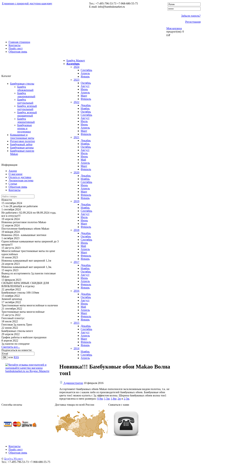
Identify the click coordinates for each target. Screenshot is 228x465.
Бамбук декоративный (26, 120)
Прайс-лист (16, 48)
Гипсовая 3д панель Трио (16, 324)
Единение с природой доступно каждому (27, 3)
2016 (76, 290)
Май (83, 159)
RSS (16, 357)
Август (85, 86)
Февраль (86, 98)
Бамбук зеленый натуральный (27, 107)
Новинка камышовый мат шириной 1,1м (26, 260)
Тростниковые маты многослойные (23, 311)
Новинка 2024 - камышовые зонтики (23, 234)
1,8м (113, 398)
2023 (76, 79)
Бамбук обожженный (25, 88)
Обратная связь (18, 51)
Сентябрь (86, 70)
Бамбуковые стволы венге (17, 330)
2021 (76, 137)
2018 (76, 230)
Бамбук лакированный (26, 95)
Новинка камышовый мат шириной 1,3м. (26, 266)
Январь (85, 76)
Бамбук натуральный (25, 101)
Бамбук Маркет (75, 60)
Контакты (14, 45)
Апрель (85, 73)
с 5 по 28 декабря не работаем (19, 206)
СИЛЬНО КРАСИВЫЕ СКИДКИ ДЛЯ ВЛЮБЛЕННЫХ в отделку (25, 284)
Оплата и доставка (20, 177)
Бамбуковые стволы (22, 83)
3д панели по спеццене (15, 343)
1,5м (106, 398)
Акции (13, 170)
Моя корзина (174, 28)
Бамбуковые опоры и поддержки (24, 128)
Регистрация (193, 21)
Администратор (73, 383)
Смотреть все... (10, 346)
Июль (84, 121)
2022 (76, 102)
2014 (76, 348)
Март (84, 95)
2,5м (126, 398)
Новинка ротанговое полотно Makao (23, 222)
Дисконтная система (21, 180)
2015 (76, 322)
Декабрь (86, 105)
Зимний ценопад (11, 298)
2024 (76, 66)
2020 (76, 172)
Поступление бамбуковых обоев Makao (25, 228)
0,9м (100, 398)
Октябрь (86, 82)
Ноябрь (85, 108)
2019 (76, 201)
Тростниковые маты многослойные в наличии (29, 305)
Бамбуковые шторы (22, 147)
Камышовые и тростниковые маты (22, 136)
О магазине (15, 174)
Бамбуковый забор (21, 144)
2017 (76, 262)
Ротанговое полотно (22, 141)
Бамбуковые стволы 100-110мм (20, 292)
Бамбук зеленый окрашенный (27, 114)
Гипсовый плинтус (13, 318)
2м (119, 398)
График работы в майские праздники (23, 337)
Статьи (13, 183)
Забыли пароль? (191, 15)
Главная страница (19, 42)
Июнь (84, 89)
